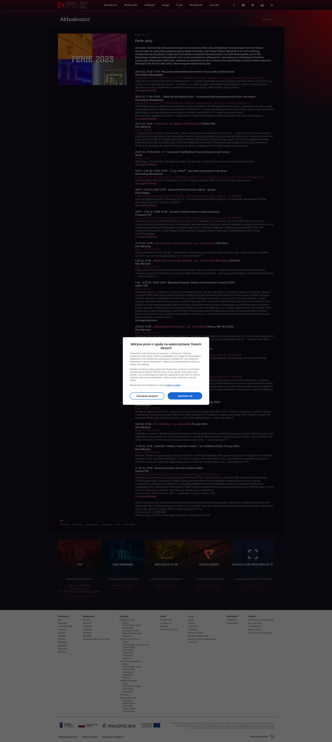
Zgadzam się (185, 395)
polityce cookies (173, 385)
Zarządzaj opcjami (147, 395)
